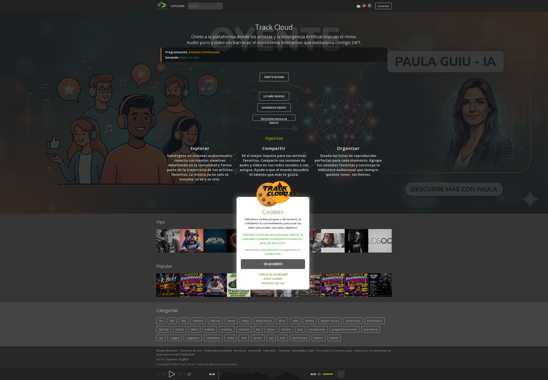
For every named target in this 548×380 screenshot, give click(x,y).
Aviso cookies (273, 278)
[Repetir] (189, 374)
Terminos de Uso (273, 283)
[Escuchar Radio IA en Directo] (358, 6)
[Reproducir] (172, 374)
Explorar (178, 6)
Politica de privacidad (272, 274)
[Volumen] (328, 374)
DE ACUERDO (273, 264)
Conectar (383, 6)
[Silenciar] (319, 374)
